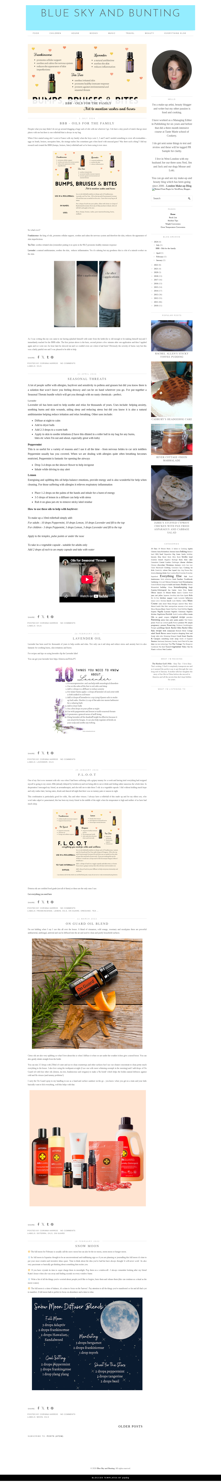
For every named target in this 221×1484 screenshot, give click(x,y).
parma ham (165, 620)
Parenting (155, 619)
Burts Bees (183, 560)
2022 (156, 265)
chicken (189, 562)
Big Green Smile (179, 554)
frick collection (166, 579)
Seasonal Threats (87, 379)
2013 (156, 295)
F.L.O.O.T (87, 774)
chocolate (161, 565)
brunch (160, 560)
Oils (39, 366)
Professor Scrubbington (184, 625)
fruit (174, 579)
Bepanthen (167, 554)
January (159, 260)
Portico (175, 623)
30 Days (154, 549)
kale (178, 595)
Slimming (167, 636)
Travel (130, 33)
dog (182, 570)
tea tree (97, 911)
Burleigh (175, 560)
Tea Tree (31, 245)
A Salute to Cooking (179, 549)
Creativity (158, 570)
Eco (177, 573)
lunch (169, 601)
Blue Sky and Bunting (106, 1468)
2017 (156, 280)
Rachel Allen (176, 628)
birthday (190, 554)
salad (153, 633)
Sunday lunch (177, 641)
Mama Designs (172, 604)
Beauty (149, 33)
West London (167, 649)
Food (36, 33)
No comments (67, 363)
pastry (181, 620)
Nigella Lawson (163, 612)
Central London (165, 562)
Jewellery (173, 595)
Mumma (158, 609)
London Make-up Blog (178, 185)
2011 (156, 302)
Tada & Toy (186, 641)
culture (165, 570)
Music (112, 33)
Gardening (154, 582)
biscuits (153, 557)
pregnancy (155, 625)
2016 (156, 283)
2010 (156, 306)
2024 (156, 242)
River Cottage (187, 631)
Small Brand (181, 636)
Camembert (154, 562)
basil (152, 554)
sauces (169, 633)
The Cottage (177, 644)
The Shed (162, 647)
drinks (164, 573)
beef (161, 554)
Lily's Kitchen (161, 601)
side (157, 636)
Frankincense (33, 235)
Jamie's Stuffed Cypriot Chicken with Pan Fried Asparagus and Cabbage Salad (171, 527)
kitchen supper (166, 598)
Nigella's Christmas (178, 612)
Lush (174, 601)
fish (185, 576)
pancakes (189, 617)
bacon (178, 552)
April (158, 253)
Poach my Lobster (162, 623)
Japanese (166, 595)
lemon (57, 911)
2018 (156, 276)
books (185, 556)
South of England (186, 639)
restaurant (171, 631)
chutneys (178, 565)
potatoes (181, 623)
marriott (181, 604)
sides (161, 636)
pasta (176, 620)
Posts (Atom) (55, 1436)
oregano (86, 911)
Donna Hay (189, 570)
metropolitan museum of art (178, 606)
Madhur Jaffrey (181, 601)
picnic (153, 623)
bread (191, 557)
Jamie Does (182, 590)
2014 (156, 291)
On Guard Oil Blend (87, 923)
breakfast (154, 560)
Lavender (42, 762)
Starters (154, 641)
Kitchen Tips (173, 221)
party (171, 620)
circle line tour (187, 565)
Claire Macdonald (157, 568)
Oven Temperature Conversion (173, 227)
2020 (156, 272)
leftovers (189, 598)
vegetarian (176, 646)
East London (171, 573)
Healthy (184, 584)
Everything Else (175, 33)
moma (191, 606)
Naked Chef (170, 609)
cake (191, 560)
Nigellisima (161, 614)
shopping (182, 633)
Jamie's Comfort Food (185, 593)
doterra (41, 1233)
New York (177, 609)
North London (178, 614)
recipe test (161, 630)
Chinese (153, 565)
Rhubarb (178, 631)
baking (183, 551)
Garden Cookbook (185, 579)
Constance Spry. (177, 568)
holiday (163, 587)
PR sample (189, 623)
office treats (188, 614)
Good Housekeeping (186, 582)
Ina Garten (172, 590)
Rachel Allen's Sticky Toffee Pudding (172, 355)
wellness (159, 649)
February (160, 257)
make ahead (163, 604)
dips (178, 570)
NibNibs (184, 609)
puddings (161, 628)
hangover (165, 584)
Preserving (171, 625)
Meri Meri (164, 606)
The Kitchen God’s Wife (162, 664)
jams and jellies (157, 595)
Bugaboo (168, 560)
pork (170, 623)
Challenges (175, 562)
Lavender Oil (87, 638)
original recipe (178, 617)
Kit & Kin (155, 598)
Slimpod (173, 636)
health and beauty (174, 584)
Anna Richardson (163, 552)
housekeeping (180, 587)
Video (184, 647)
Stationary (161, 641)
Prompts (154, 628)
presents (163, 625)
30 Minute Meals (164, 549)
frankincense (44, 911)
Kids (191, 595)
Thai (170, 644)
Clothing (167, 568)
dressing (159, 573)
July (158, 245)
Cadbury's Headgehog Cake (172, 419)
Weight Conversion (173, 224)
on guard (74, 911)
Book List (173, 217)
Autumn (172, 552)
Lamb (175, 598)
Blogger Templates (105, 1478)
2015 (156, 287)
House (75, 33)
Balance (190, 552)
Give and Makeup (165, 582)
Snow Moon (87, 1246)
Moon (40, 1417)
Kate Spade (184, 595)
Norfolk (169, 614)
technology (164, 644)
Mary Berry (189, 604)
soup (177, 639)
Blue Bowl (162, 557)
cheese (182, 562)
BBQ (157, 554)
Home (172, 214)
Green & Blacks (156, 584)
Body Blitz (172, 557)
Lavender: (32, 250)
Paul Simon (189, 620)
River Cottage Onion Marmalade (171, 458)
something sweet (167, 639)
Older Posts (130, 1426)
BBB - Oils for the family (87, 123)
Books (94, 33)
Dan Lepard (172, 570)
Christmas (170, 565)
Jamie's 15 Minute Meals (166, 593)
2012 (156, 298)
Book (179, 557)
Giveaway (174, 582)
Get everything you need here (40, 894)
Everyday (182, 573)
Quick (167, 628)
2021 (156, 269)
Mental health (156, 606)
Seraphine (174, 633)
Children (55, 33)
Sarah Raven (161, 633)
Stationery (168, 641)
